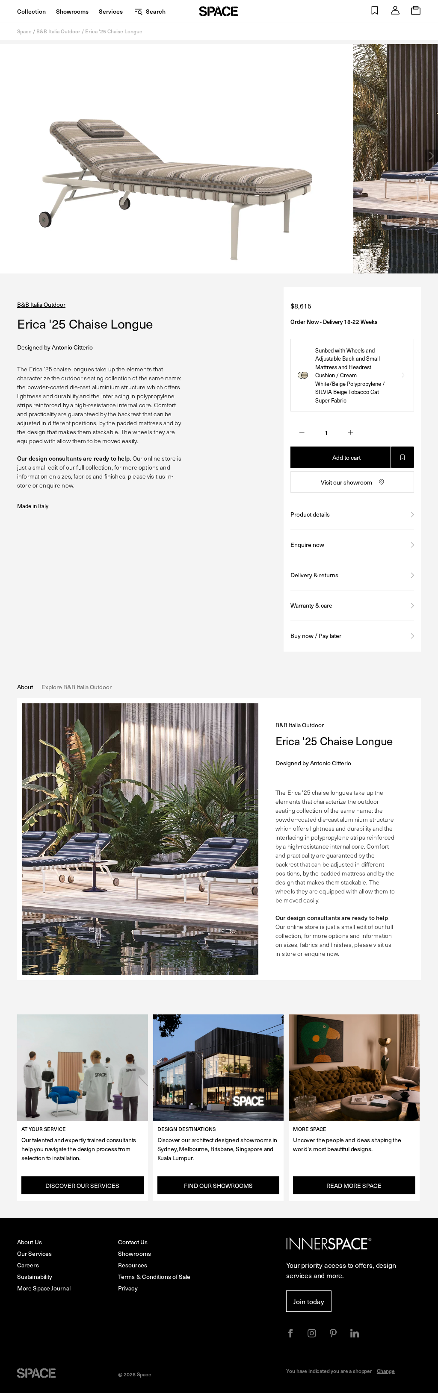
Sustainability (34, 1276)
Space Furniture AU (218, 11)
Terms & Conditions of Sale (154, 1276)
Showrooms (72, 11)
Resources (132, 1265)
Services (111, 11)
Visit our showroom (346, 482)
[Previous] (6, 156)
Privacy (128, 1288)
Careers (28, 1265)
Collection (31, 11)
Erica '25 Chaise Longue (113, 31)
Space (24, 31)
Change (386, 1371)
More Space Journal (44, 1288)
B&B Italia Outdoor (58, 31)
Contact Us (133, 1241)
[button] (375, 11)
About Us (29, 1241)
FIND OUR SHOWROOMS (218, 1185)
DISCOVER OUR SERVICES (82, 1185)
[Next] (431, 156)
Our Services (34, 1253)
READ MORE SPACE (354, 1185)
